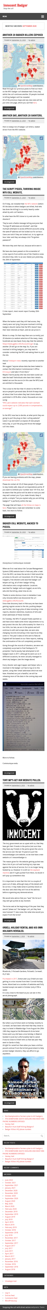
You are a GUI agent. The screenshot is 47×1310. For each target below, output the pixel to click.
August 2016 (10, 1269)
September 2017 (11, 1243)
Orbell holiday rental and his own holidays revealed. (23, 929)
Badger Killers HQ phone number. (18, 1129)
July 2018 (8, 1235)
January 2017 (10, 1259)
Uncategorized (9, 108)
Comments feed (11, 1298)
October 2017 (10, 1240)
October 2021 (10, 1183)
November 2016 (11, 1262)
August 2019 (10, 1217)
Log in (7, 1293)
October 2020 (10, 1196)
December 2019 (11, 1212)
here (35, 103)
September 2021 (11, 1185)
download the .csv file (11, 480)
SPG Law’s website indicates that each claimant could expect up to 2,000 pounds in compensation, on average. (23, 405)
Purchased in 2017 (10, 979)
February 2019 (11, 1227)
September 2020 (11, 1198)
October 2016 (10, 1264)
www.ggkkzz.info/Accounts (13, 601)
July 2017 (8, 1248)
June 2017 (9, 1251)
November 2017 (11, 1238)
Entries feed (10, 1295)
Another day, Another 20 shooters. (22, 115)
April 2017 (9, 1254)
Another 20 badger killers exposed (23, 35)
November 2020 (11, 1193)
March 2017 (9, 1256)
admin (33, 40)
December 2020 (11, 1191)
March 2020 (9, 1206)
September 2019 (11, 1214)
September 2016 (11, 1267)
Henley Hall (9, 1124)
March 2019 (9, 1225)
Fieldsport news (14, 361)
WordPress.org (11, 1301)
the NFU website (31, 204)
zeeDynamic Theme (37, 1307)
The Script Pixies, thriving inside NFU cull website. (22, 190)
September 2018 (11, 1233)
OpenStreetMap (26, 86)
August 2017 (10, 1246)
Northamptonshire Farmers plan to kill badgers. (24, 1116)
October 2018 (10, 1230)
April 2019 (9, 1222)
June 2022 (9, 1180)
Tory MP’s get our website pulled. (22, 780)
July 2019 (8, 1219)
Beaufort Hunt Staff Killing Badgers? (19, 1127)
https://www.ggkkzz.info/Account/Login (18, 344)
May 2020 (9, 1204)
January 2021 (10, 1188)
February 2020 (11, 1209)
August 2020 (10, 1201)
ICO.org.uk (7, 372)
